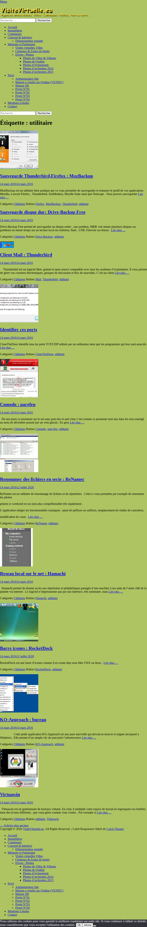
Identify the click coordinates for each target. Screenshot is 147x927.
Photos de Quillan (34, 61)
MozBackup (53, 204)
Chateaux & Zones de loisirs (32, 51)
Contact (12, 106)
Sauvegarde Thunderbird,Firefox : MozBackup (46, 175)
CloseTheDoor (44, 354)
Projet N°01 (22, 89)
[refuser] (94, 925)
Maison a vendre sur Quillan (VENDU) (39, 82)
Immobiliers (15, 30)
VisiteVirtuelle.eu (33, 829)
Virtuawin (10, 794)
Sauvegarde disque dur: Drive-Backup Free (43, 212)
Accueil (12, 27)
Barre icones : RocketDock (26, 648)
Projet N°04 (22, 99)
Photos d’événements (36, 65)
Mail (38, 279)
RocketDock (43, 669)
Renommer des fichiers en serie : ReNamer (42, 479)
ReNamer (41, 523)
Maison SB (22, 85)
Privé (11, 75)
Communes (14, 34)
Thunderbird (69, 204)
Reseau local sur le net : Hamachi (33, 573)
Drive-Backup (44, 236)
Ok (79, 925)
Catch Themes (115, 829)
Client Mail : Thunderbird (26, 254)
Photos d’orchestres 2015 (38, 71)
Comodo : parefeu (17, 404)
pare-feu (52, 429)
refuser (87, 925)
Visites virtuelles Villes (29, 47)
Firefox (39, 204)
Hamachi (40, 598)
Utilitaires (19, 204)
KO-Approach (44, 744)
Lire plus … (118, 230)
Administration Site (27, 78)
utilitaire (84, 204)
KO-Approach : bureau (23, 719)
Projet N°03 (22, 96)
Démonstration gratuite (29, 40)
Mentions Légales (18, 102)
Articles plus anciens (14, 825)
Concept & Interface (20, 37)
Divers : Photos (24, 54)
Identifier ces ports (18, 329)
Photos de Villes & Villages (39, 58)
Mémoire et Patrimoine (21, 44)
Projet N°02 (22, 92)
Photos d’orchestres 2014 (38, 68)
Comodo (40, 429)
